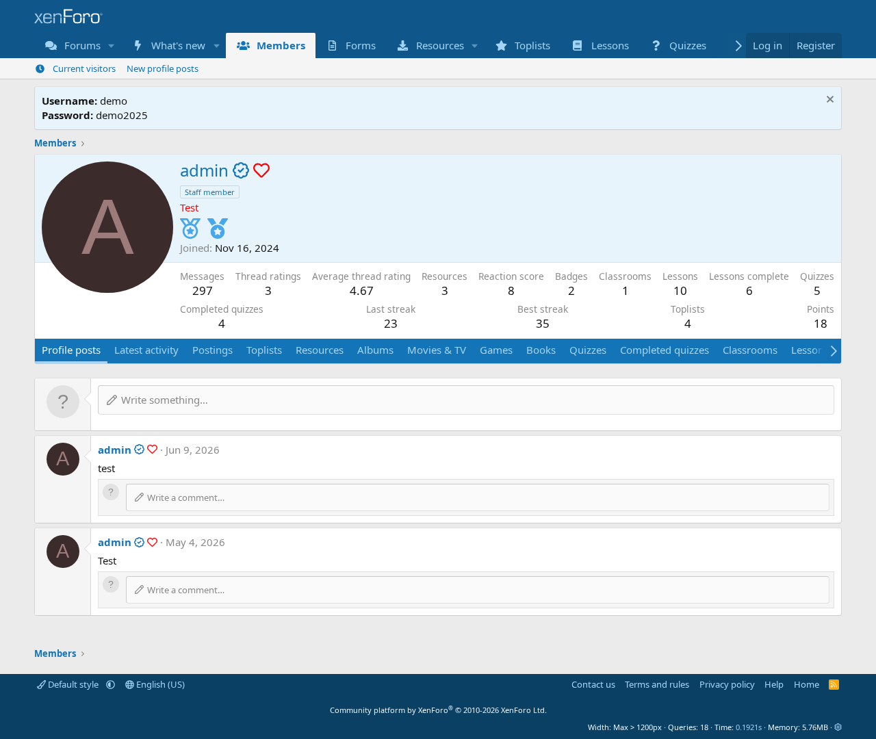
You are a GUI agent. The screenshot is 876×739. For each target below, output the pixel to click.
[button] (111, 45)
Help (774, 684)
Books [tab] (541, 349)
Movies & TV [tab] (436, 349)
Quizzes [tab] (587, 349)
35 (543, 323)
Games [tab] (496, 349)
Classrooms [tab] (750, 349)
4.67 (362, 290)
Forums (82, 45)
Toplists (532, 45)
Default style (73, 684)
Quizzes (687, 45)
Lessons (610, 45)
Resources (440, 45)
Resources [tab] (320, 349)
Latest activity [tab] (146, 349)
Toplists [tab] (264, 349)
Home (806, 684)
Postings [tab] (212, 349)
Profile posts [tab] (71, 349)
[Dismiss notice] (828, 101)
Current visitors (84, 68)
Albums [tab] (375, 349)
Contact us (593, 684)
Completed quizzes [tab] (664, 349)
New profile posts (162, 68)
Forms (361, 45)
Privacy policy (727, 684)
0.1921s (749, 727)
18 (820, 323)
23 (391, 323)
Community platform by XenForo (438, 710)
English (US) (159, 684)
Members (281, 45)
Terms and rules (657, 684)
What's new (178, 45)
